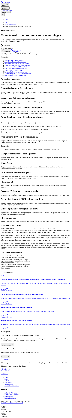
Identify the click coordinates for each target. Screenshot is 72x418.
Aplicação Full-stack (10, 393)
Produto (4, 5)
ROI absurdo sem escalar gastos (13, 70)
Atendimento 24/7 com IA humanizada (15, 67)
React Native (8, 382)
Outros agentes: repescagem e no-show (16, 75)
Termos (7, 403)
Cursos (3, 10)
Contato (3, 403)
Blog (6, 10)
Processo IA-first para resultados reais (15, 72)
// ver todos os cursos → (11, 386)
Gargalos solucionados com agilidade (15, 68)
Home (6, 19)
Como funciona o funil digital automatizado (17, 65)
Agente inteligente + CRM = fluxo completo (17, 73)
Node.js (6, 377)
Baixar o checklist (6, 345)
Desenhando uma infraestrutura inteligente (16, 63)
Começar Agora (6, 12)
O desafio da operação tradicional (14, 60)
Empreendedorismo (10, 25)
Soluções (4, 8)
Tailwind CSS (8, 384)
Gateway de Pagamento (11, 394)
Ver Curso (4, 357)
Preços (10, 10)
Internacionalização (10, 398)
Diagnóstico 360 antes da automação (15, 62)
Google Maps (8, 396)
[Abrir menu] (2, 14)
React (6, 379)
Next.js (6, 381)
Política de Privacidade (16, 403)
